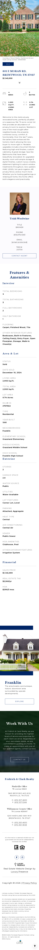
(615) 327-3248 (20, 802)
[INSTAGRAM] (22, 857)
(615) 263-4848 (20, 825)
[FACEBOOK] (17, 857)
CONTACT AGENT (19, 256)
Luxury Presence (19, 872)
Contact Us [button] (19, 760)
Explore (19, 701)
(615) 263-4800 (20, 822)
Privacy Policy (29, 883)
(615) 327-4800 (20, 800)
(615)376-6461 (19, 235)
